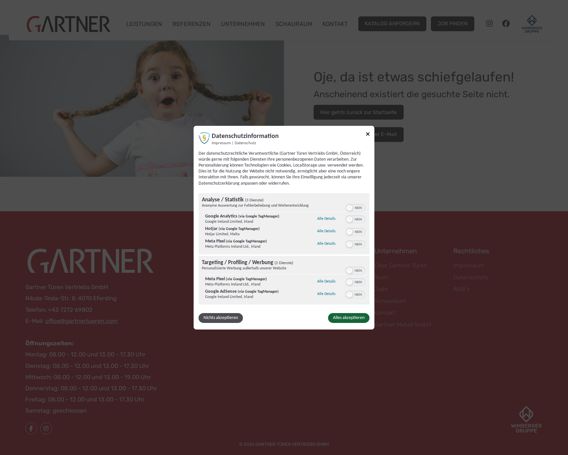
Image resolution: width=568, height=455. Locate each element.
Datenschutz (245, 143)
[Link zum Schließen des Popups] (367, 133)
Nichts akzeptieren (220, 317)
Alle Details (326, 218)
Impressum (221, 143)
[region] (284, 249)
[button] (349, 208)
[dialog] (284, 227)
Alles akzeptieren (349, 317)
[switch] (355, 207)
